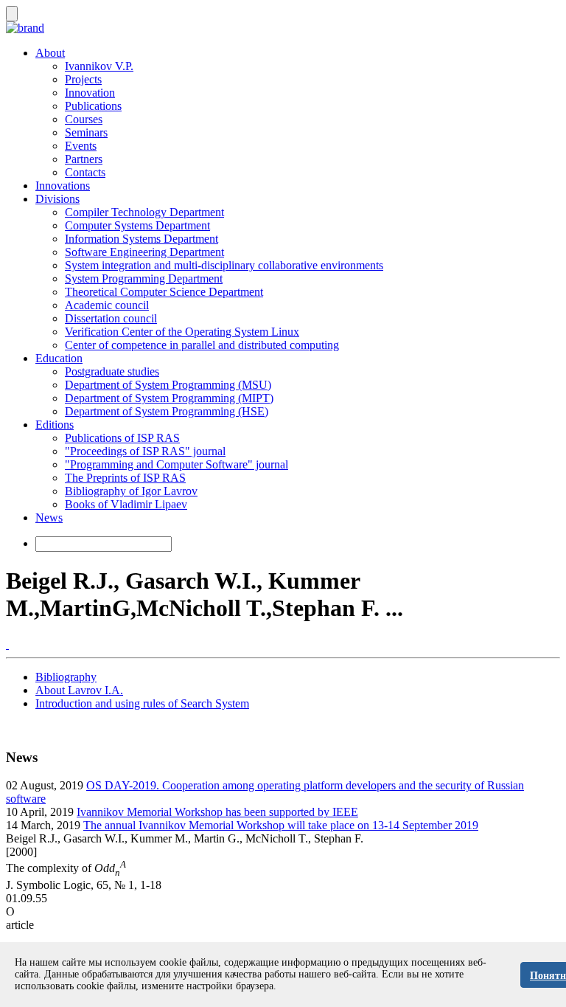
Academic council (107, 305)
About (50, 52)
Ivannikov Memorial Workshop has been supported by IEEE (217, 812)
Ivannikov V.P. (99, 66)
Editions (54, 424)
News (49, 517)
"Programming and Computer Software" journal (176, 464)
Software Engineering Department (144, 252)
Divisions (57, 199)
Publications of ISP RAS (122, 438)
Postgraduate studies (112, 371)
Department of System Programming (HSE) (166, 411)
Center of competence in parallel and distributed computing (202, 345)
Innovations (62, 185)
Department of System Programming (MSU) (168, 384)
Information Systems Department (141, 238)
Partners (83, 159)
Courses (83, 119)
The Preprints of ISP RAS (125, 477)
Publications (93, 106)
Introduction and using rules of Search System (142, 703)
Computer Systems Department (137, 225)
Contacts (85, 172)
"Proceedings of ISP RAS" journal (145, 451)
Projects (83, 79)
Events (81, 145)
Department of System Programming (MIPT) (169, 398)
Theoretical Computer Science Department (164, 292)
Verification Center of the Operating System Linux (182, 331)
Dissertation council (111, 318)
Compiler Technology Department (144, 212)
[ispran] (7, 644)
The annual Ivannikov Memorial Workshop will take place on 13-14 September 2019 (280, 825)
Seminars (86, 132)
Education (59, 358)
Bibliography (66, 677)
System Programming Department (144, 278)
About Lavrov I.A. (79, 690)
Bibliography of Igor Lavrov (131, 491)
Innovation (90, 92)
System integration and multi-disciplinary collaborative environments (224, 265)
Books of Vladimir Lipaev (126, 504)
